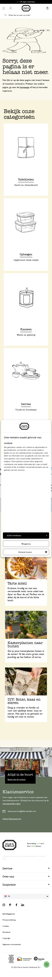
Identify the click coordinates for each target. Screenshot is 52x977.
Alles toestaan (14, 535)
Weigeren (26, 544)
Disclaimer (7, 932)
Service (7, 868)
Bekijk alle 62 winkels (16, 779)
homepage (24, 87)
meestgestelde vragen (11, 804)
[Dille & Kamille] (26, 8)
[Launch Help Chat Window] (46, 964)
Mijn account (10, 8)
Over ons (8, 876)
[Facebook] (16, 905)
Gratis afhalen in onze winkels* (27, 2)
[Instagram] (4, 905)
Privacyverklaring (9, 920)
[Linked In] (22, 905)
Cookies (6, 926)
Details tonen (25, 552)
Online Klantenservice (12, 819)
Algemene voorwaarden (12, 944)
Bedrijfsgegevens (9, 914)
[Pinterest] (10, 905)
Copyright (6, 938)
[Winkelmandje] (47, 8)
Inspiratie (9, 884)
